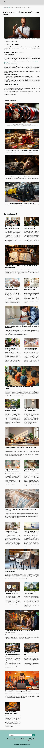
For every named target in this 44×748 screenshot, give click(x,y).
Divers (8, 7)
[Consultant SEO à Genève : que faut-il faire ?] (22, 680)
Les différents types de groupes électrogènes (22, 203)
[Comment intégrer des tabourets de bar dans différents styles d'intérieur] (22, 559)
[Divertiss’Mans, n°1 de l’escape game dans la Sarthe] (12, 586)
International (17, 739)
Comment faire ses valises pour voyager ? (11, 712)
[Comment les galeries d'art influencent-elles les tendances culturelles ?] (31, 342)
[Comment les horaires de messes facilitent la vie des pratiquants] (31, 526)
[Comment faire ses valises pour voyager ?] (12, 706)
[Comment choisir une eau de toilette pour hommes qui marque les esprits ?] (31, 282)
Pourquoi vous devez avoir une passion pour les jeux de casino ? (22, 150)
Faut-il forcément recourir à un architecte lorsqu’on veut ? (12, 654)
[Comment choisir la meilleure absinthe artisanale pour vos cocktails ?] (31, 221)
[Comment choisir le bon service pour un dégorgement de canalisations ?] (22, 315)
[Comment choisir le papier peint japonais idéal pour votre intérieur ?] (12, 464)
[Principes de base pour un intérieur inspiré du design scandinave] (12, 526)
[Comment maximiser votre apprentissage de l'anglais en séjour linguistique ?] (12, 342)
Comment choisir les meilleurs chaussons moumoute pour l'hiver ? (12, 289)
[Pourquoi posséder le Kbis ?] (31, 647)
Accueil (4, 7)
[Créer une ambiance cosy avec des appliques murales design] (31, 403)
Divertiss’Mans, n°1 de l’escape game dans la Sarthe (11, 593)
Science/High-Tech (28, 739)
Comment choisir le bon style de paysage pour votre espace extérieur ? (12, 410)
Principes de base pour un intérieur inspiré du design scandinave (12, 532)
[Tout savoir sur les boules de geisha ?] (22, 113)
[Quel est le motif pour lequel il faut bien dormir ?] (22, 165)
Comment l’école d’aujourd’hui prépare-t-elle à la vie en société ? (12, 228)
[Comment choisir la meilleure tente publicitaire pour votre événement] (31, 586)
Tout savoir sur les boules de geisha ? (22, 124)
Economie (10, 739)
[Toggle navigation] (4, 2)
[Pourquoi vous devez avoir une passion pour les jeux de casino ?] (22, 139)
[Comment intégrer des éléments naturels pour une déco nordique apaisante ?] (31, 464)
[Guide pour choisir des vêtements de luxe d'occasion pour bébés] (22, 498)
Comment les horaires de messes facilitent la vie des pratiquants (31, 532)
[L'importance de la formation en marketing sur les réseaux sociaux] (22, 619)
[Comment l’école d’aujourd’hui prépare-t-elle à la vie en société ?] (12, 221)
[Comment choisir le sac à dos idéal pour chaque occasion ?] (22, 375)
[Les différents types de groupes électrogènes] (22, 192)
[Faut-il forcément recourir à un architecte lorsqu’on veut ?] (12, 647)
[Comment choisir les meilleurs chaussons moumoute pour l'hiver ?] (12, 282)
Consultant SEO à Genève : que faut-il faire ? (18, 691)
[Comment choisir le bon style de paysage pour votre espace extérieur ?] (12, 403)
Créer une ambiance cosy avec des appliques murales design (31, 410)
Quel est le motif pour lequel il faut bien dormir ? (22, 177)
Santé (22, 739)
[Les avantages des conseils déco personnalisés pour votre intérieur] (22, 436)
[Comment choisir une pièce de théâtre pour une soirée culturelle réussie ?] (22, 254)
